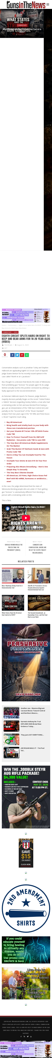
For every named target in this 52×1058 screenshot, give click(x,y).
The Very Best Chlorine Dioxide (20, 472)
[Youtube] (31, 1036)
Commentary (21, 25)
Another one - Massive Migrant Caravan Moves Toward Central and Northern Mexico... (33, 710)
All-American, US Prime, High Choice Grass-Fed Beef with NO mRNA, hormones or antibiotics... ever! (27, 478)
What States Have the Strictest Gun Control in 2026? (22, 30)
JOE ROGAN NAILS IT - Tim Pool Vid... (32, 749)
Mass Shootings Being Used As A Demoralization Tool (12, 586)
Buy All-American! (14, 422)
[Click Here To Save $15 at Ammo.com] (26, 853)
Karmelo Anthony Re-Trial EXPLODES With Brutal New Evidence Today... (31, 723)
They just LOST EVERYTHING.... (32, 735)
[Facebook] (21, 1036)
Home (4, 325)
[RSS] (24, 1036)
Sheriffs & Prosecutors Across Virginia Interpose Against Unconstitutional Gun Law (37, 587)
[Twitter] (27, 1036)
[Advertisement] (26, 280)
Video (16, 332)
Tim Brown (8, 345)
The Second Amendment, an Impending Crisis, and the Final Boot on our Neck (37, 614)
